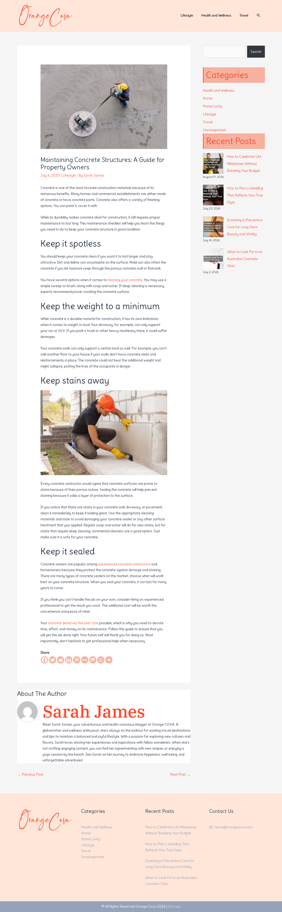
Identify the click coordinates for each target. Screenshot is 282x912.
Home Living (212, 106)
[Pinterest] (76, 659)
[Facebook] (44, 659)
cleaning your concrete (125, 280)
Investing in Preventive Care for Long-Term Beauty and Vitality (245, 227)
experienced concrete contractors (124, 564)
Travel (207, 122)
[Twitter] (52, 659)
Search (256, 51)
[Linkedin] (68, 659)
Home (207, 98)
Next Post (180, 774)
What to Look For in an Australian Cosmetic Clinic (244, 259)
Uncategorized (214, 130)
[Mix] (92, 659)
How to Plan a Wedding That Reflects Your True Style (245, 195)
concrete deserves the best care (73, 623)
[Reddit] (60, 659)
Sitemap (174, 906)
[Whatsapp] (100, 659)
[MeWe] (84, 659)
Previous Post (30, 774)
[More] (109, 659)
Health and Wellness (218, 90)
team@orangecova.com (233, 827)
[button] (258, 15)
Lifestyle (69, 175)
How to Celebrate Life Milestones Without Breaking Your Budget (244, 163)
